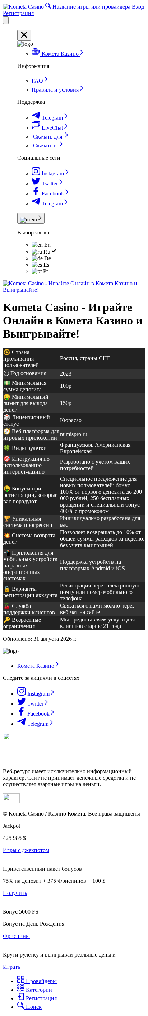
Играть (11, 967)
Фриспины (16, 936)
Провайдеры (40, 981)
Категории (38, 990)
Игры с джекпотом (26, 850)
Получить (15, 893)
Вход (138, 7)
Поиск (33, 1007)
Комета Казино (36, 666)
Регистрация (18, 13)
